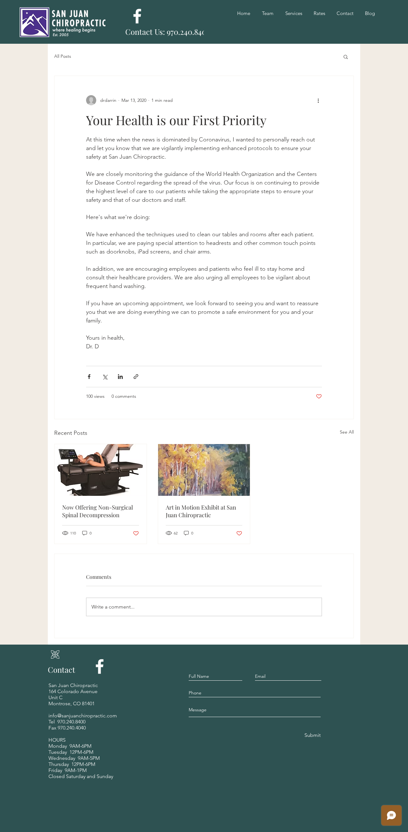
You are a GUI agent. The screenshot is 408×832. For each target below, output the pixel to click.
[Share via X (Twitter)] (105, 377)
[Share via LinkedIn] (120, 377)
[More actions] (318, 100)
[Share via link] (136, 377)
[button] (346, 56)
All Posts (62, 56)
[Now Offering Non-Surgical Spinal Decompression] (101, 470)
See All (347, 432)
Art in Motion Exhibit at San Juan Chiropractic (201, 511)
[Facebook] (137, 16)
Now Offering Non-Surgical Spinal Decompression (97, 511)
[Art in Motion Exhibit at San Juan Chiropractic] (204, 470)
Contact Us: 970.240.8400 (168, 31)
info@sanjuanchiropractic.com (82, 716)
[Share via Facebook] (89, 377)
